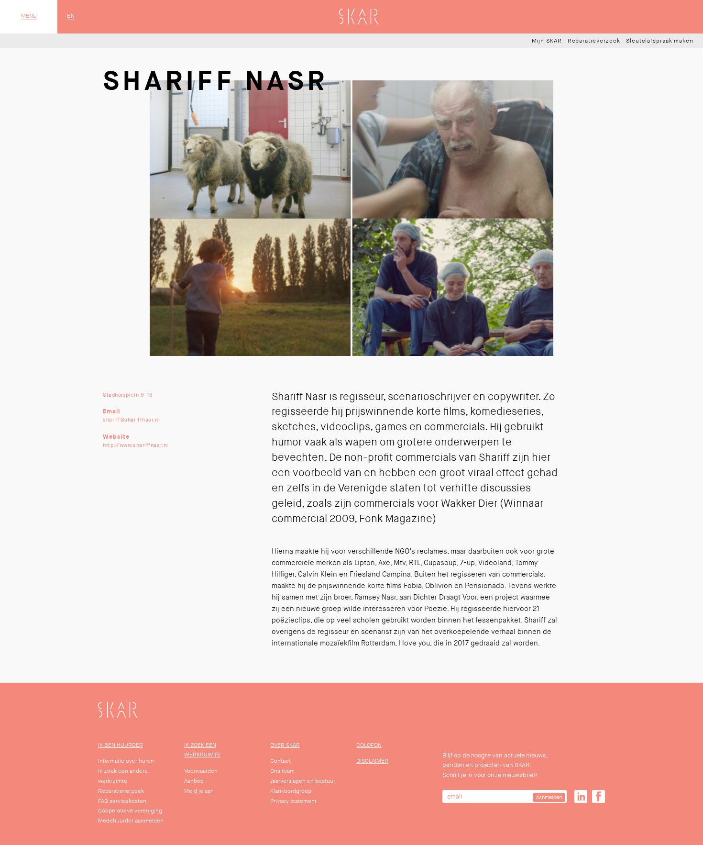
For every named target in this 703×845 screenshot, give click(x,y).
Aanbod (194, 781)
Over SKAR (285, 745)
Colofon (369, 745)
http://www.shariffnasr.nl (135, 445)
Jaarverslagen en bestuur (302, 781)
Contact (280, 761)
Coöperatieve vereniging (130, 810)
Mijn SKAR (547, 41)
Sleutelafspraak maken (659, 41)
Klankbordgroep (290, 791)
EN (71, 16)
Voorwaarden (201, 771)
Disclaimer (372, 761)
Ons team (282, 771)
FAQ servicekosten (122, 801)
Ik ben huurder (120, 745)
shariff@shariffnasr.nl (131, 419)
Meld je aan (199, 791)
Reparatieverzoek (594, 41)
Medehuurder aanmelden (131, 820)
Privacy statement (293, 801)
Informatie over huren (126, 761)
